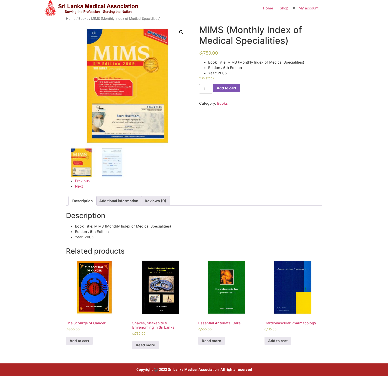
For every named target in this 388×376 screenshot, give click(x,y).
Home (268, 8)
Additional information (118, 201)
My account (309, 8)
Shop (284, 8)
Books (83, 19)
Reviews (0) (155, 201)
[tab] (82, 201)
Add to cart (226, 88)
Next (79, 186)
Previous (82, 181)
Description (82, 201)
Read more (145, 345)
